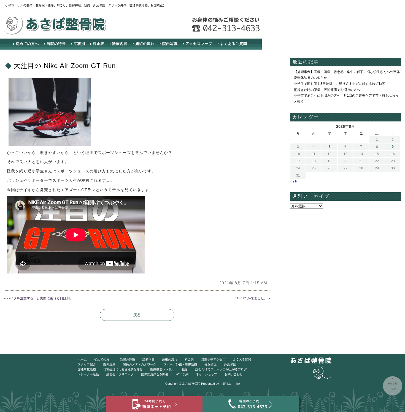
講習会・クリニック (120, 374)
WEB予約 (182, 374)
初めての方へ (27, 44)
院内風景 (109, 364)
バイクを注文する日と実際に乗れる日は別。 (40, 298)
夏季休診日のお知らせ (310, 78)
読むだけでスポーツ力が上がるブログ (221, 369)
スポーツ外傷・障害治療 (180, 364)
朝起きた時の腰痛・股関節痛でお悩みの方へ (327, 90)
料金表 (98, 44)
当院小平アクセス (213, 359)
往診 (185, 369)
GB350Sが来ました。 (251, 298)
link (238, 383)
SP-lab (226, 383)
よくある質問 (242, 359)
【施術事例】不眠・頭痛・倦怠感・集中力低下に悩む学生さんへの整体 (347, 72)
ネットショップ (206, 374)
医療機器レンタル (162, 369)
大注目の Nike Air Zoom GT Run (65, 65)
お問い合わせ (234, 374)
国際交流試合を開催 (154, 374)
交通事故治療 (87, 369)
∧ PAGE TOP (392, 383)
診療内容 (120, 44)
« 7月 (294, 181)
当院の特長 (56, 44)
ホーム (82, 359)
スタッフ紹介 (87, 364)
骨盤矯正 (210, 364)
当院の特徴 (127, 359)
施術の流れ (145, 44)
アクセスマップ (198, 44)
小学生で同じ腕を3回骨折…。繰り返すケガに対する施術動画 (339, 84)
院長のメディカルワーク (139, 364)
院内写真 (170, 44)
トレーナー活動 (88, 374)
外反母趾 (230, 364)
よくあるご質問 (233, 44)
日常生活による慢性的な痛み (123, 369)
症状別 (79, 44)
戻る (137, 315)
